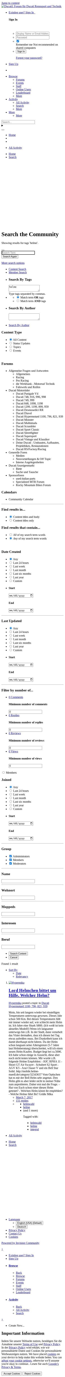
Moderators (19, 863)
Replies (14, 715)
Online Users (23, 89)
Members (11, 772)
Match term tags (32, 297)
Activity (13, 99)
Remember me (24, 44)
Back (19, 1272)
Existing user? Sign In (22, 12)
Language (14, 1219)
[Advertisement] (32, 194)
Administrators (21, 856)
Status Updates (21, 343)
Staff (18, 86)
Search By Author (19, 325)
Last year (18, 577)
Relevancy (22, 976)
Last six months (22, 573)
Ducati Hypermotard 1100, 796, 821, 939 (29, 1004)
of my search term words (29, 534)
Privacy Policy (17, 1230)
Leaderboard (23, 92)
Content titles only (23, 520)
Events (20, 82)
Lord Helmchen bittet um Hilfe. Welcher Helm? (32, 993)
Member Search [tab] (18, 272)
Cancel (13, 957)
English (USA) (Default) (29, 1223)
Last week (19, 566)
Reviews (15, 733)
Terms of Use (30, 1344)
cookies (51, 1354)
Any (15, 559)
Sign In (21, 51)
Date (18, 973)
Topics (17, 347)
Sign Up (13, 64)
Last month (19, 570)
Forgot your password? (29, 57)
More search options (13, 262)
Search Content (18, 953)
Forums (20, 79)
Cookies (13, 1236)
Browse (13, 76)
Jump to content (10, 3)
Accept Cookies (11, 1373)
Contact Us (15, 1233)
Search (20, 105)
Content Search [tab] (17, 269)
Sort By (13, 969)
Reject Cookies (32, 1373)
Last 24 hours (21, 562)
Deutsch (21, 1226)
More (19, 95)
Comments (16, 697)
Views (13, 751)
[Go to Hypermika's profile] (16, 982)
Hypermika (15, 1003)
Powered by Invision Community (20, 1242)
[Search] (2, 129)
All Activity (22, 102)
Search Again (10, 256)
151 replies (22, 1100)
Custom (17, 580)
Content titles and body (26, 516)
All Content (19, 339)
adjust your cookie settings (16, 1360)
